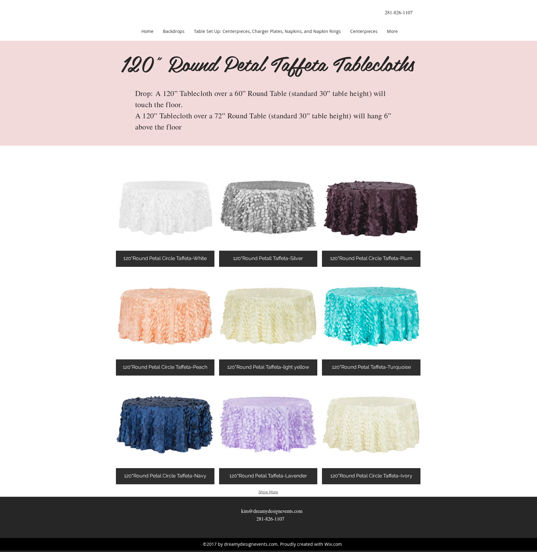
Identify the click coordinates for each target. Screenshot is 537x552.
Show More (268, 492)
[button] (165, 215)
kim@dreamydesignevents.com (271, 511)
